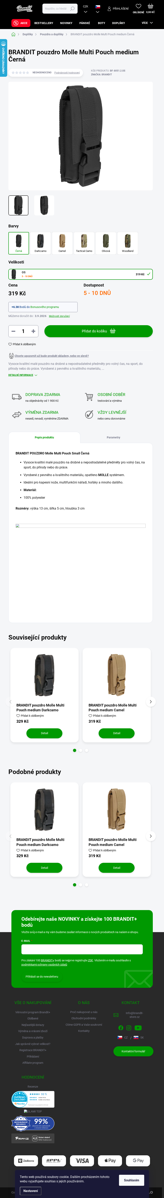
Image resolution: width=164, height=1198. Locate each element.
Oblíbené (32, 1018)
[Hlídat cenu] (48, 356)
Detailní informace (20, 375)
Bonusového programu (44, 307)
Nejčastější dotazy (33, 1024)
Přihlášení (33, 1056)
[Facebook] (121, 1027)
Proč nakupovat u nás (83, 1012)
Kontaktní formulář (133, 1051)
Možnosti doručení (59, 316)
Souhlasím (131, 1180)
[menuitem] (20, 23)
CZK (85, 6)
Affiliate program (32, 1062)
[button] (75, 750)
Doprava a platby (32, 1037)
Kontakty (84, 1030)
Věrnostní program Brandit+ (32, 1012)
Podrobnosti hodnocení (67, 72)
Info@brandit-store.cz (134, 1015)
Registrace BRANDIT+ (32, 1050)
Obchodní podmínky (83, 1018)
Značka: (101, 74)
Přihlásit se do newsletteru (42, 976)
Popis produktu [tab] (44, 437)
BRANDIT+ (47, 960)
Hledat (72, 8)
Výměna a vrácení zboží (32, 1031)
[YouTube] (138, 1027)
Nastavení (30, 1191)
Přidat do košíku (94, 331)
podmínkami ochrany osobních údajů (44, 964)
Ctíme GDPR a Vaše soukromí (84, 1024)
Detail (44, 733)
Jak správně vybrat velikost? (32, 1044)
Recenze (33, 1086)
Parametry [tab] (113, 437)
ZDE (90, 960)
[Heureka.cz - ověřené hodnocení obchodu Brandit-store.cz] (32, 1099)
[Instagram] (129, 1027)
